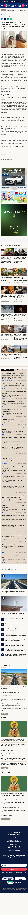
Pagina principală (10, 10)
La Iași (2, 828)
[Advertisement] (14, 904)
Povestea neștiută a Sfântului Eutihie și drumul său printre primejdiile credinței (12, 1)
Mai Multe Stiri (6, 819)
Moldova (8, 828)
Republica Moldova (16, 828)
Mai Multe (5, 713)
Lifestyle (17, 10)
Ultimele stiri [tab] (7, 369)
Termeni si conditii (14, 852)
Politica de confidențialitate (14, 850)
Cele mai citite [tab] (20, 369)
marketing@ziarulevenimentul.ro (14, 841)
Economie (25, 828)
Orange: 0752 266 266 (14, 840)
